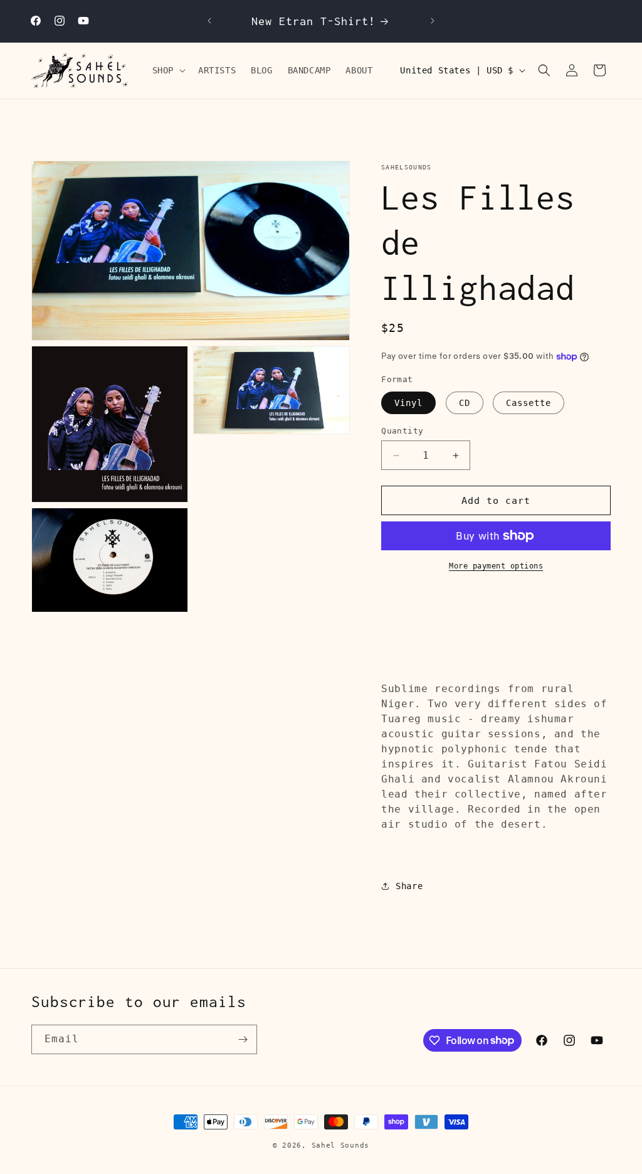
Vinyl (408, 403)
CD (464, 403)
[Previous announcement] (209, 21)
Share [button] (409, 886)
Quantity (402, 430)
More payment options (496, 566)
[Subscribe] (242, 1039)
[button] (168, 70)
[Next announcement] (432, 21)
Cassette (528, 403)
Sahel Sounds (340, 1145)
